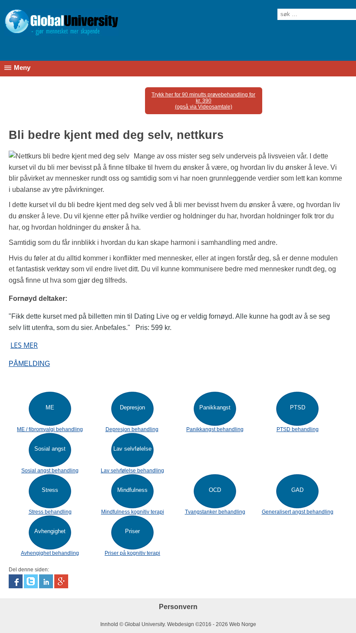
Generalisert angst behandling (297, 512)
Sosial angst (50, 448)
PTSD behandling (298, 429)
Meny (22, 67)
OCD (215, 490)
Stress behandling (50, 512)
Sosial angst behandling (50, 471)
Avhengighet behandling (50, 553)
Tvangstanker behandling (215, 512)
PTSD (297, 407)
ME (50, 407)
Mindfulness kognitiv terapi (132, 512)
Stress (50, 490)
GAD (297, 490)
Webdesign (180, 624)
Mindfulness (132, 490)
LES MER (24, 345)
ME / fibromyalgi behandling (50, 429)
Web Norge (242, 624)
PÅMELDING (29, 363)
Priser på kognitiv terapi (132, 553)
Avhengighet (50, 531)
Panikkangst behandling (215, 429)
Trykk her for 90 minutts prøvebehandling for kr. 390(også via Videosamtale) (203, 101)
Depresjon (132, 407)
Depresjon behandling (131, 429)
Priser (132, 531)
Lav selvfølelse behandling (132, 471)
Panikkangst (215, 407)
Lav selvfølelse (132, 448)
